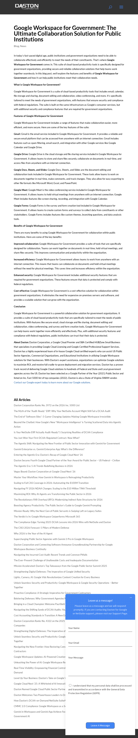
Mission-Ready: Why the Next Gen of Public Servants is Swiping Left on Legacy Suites (58, 511)
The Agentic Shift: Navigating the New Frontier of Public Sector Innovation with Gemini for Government (67, 443)
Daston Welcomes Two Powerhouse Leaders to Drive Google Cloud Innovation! (54, 695)
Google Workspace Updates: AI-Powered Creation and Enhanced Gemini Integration (57, 656)
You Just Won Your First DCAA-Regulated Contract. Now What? (47, 437)
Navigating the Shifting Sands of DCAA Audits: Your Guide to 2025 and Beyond (54, 609)
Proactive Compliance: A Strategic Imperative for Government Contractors (52, 592)
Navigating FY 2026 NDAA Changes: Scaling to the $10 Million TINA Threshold (55, 488)
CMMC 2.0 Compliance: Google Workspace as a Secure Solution (47, 706)
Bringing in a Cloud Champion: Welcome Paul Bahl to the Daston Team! (50, 604)
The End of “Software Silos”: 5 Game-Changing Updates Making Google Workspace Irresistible (62, 416)
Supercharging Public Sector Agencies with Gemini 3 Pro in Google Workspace (54, 539)
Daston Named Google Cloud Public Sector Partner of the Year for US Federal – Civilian (58, 689)
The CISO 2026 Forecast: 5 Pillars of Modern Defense (41, 527)
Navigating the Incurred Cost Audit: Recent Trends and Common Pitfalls (50, 554)
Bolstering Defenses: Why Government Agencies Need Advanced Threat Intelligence (57, 598)
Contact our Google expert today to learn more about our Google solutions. (52, 382)
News (23, 46)
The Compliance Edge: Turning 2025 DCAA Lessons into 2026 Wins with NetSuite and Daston (62, 522)
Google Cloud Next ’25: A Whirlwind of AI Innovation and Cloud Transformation (54, 683)
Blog (16, 46)
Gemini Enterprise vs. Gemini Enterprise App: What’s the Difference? (49, 449)
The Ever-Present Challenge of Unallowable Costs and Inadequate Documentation (56, 560)
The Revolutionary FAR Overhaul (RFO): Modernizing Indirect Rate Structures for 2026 (58, 499)
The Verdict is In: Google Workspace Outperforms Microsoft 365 (47, 516)
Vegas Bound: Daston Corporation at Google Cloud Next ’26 (44, 471)
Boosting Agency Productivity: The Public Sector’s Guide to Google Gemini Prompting (57, 505)
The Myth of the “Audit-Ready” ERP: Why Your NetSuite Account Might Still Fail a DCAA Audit (62, 411)
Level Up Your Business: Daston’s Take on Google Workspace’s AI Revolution (53, 678)
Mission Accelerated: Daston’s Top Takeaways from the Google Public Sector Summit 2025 (60, 565)
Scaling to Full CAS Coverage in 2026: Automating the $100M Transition (51, 482)
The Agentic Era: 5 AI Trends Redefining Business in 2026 (43, 466)
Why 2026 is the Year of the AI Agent (33, 533)
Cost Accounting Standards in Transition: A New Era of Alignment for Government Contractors (62, 615)
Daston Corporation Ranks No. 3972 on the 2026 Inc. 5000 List (47, 405)
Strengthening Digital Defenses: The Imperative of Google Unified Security (52, 571)
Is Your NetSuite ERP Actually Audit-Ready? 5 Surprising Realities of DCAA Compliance (58, 432)
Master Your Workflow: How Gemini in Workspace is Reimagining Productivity (54, 477)
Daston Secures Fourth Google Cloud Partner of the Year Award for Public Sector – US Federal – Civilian (67, 460)
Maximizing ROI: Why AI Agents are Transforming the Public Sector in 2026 (52, 494)
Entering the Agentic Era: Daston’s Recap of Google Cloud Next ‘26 (48, 454)
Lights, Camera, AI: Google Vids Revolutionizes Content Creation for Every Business (57, 577)
